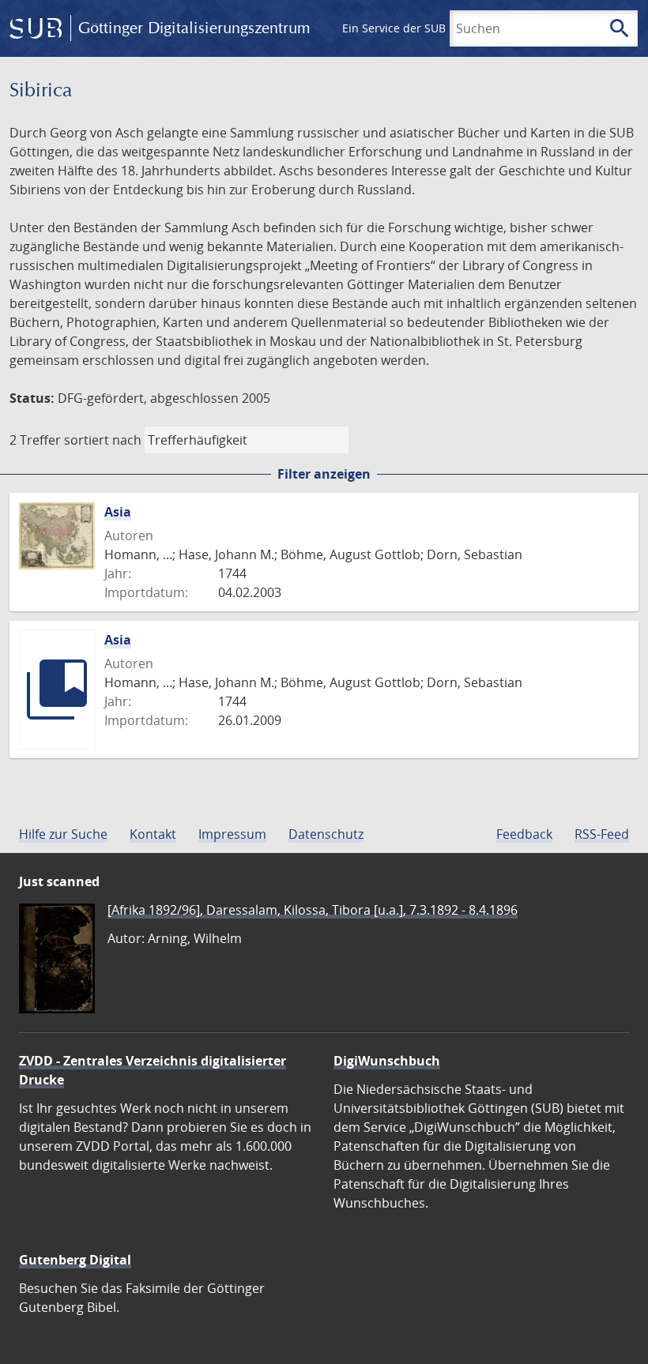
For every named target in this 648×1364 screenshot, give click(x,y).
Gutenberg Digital (75, 1259)
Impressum (232, 834)
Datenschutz (326, 834)
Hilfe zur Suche (63, 834)
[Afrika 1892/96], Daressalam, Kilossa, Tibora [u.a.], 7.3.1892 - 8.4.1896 (312, 910)
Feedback (524, 834)
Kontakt (153, 834)
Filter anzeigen (324, 474)
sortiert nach (102, 440)
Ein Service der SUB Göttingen (421, 28)
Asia (117, 511)
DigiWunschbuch (386, 1060)
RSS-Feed (602, 834)
